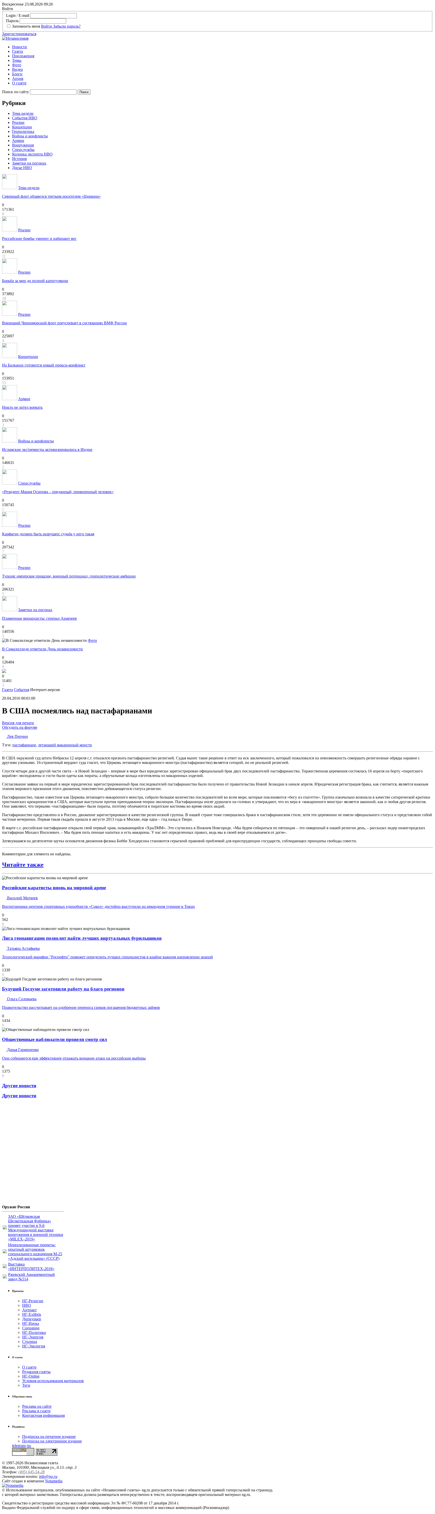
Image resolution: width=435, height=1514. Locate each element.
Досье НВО (22, 168)
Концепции (22, 127)
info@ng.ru (48, 1476)
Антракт (29, 1310)
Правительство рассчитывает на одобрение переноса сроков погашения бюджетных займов (81, 1007)
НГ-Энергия (32, 1337)
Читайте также (23, 864)
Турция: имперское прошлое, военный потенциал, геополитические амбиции (69, 576)
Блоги (17, 74)
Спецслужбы (23, 149)
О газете (19, 83)
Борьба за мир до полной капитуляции (35, 281)
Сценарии (31, 1328)
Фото (16, 65)
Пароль (12, 21)
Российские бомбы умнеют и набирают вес (39, 238)
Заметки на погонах (29, 163)
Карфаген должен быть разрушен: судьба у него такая (48, 534)
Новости (19, 47)
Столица (29, 1341)
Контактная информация (43, 1415)
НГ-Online (31, 1376)
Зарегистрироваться (19, 34)
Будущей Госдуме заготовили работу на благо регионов (63, 988)
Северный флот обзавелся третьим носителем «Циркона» (51, 196)
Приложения (23, 56)
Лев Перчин (17, 736)
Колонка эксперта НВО (32, 154)
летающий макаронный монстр (65, 745)
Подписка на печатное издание (49, 1436)
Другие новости (19, 1085)
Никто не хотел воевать (22, 407)
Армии (18, 140)
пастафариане (24, 745)
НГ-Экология (33, 1346)
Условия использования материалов (53, 1381)
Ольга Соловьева (21, 999)
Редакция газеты (36, 1372)
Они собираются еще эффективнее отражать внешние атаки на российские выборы (74, 1058)
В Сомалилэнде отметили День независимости (42, 649)
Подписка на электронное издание (52, 1441)
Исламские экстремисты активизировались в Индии (47, 449)
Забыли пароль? (67, 26)
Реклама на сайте (37, 1406)
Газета (17, 51)
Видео (17, 69)
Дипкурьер (31, 1319)
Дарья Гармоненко (22, 1050)
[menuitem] (222, 47)
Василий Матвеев (22, 898)
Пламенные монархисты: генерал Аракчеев (39, 618)
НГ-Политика (34, 1332)
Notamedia (53, 1481)
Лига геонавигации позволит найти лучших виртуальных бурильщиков (82, 938)
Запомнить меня (26, 26)
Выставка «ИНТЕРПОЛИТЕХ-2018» (31, 1266)
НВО (26, 1305)
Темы (16, 60)
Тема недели (22, 113)
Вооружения (23, 145)
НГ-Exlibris (31, 1314)
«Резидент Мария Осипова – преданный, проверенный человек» (58, 492)
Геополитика (23, 131)
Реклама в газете (36, 1411)
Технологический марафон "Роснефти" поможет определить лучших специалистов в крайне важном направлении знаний (107, 957)
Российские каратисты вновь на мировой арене (54, 887)
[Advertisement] (32, 1153)
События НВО (24, 118)
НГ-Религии (32, 1301)
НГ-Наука (30, 1323)
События (21, 690)
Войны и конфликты (30, 136)
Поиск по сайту (15, 92)
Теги (26, 1385)
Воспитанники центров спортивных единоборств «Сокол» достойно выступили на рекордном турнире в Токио (98, 906)
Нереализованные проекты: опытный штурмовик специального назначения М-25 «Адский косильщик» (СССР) (35, 1252)
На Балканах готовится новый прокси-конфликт (43, 365)
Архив (17, 78)
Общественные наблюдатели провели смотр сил (54, 1039)
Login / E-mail (17, 15)
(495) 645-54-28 (31, 1472)
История (19, 158)
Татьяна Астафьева (23, 948)
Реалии (18, 122)
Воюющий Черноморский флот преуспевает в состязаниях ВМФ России (64, 323)
